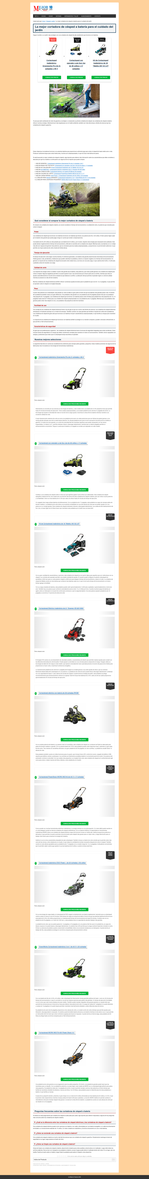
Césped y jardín (45, 1163)
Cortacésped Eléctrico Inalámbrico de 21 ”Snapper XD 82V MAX (61, 608)
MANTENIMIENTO (65, 1165)
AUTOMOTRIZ (45, 169)
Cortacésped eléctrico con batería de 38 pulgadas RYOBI (59, 693)
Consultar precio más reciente (74, 404)
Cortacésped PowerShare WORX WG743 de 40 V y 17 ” (69, 173)
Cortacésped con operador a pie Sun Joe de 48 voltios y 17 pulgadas (74, 165)
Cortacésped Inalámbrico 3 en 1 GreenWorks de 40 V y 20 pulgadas (76, 177)
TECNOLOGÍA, (73, 1165)
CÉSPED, (45, 1165)
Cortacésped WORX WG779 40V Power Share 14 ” (57, 1032)
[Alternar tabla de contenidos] (112, 1159)
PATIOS (48, 177)
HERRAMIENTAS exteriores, (54, 1165)
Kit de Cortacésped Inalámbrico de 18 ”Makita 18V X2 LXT (67, 167)
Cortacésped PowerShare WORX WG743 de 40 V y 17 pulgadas (61, 777)
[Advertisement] (74, 139)
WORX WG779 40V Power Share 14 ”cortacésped (75, 179)
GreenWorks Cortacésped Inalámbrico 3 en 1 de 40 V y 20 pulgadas (62, 946)
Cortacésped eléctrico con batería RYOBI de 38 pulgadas (65, 171)
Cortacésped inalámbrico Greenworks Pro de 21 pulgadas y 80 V (65, 163)
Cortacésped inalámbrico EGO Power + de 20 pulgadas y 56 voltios (62, 863)
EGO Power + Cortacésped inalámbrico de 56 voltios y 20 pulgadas (69, 175)
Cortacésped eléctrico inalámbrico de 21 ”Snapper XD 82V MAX (67, 169)
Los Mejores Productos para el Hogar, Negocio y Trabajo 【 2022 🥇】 (43, 8)
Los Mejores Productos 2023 (74, 1177)
